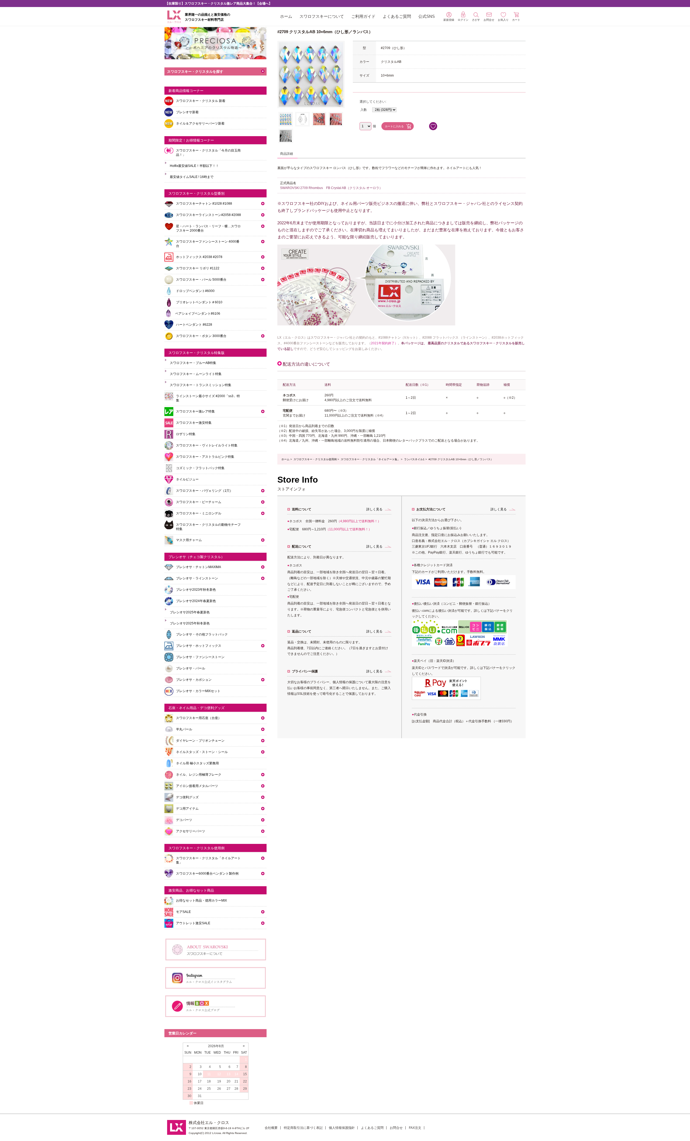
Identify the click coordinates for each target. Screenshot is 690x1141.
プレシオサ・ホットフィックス (198, 646)
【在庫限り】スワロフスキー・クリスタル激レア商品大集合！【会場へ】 (218, 3)
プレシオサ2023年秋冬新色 (196, 590)
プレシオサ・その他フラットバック (202, 634)
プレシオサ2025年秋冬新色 (190, 623)
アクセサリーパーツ (190, 831)
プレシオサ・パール (190, 668)
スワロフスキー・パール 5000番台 (201, 279)
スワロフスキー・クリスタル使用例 (315, 459)
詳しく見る (374, 509)
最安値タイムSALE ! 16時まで (191, 177)
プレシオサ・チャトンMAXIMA (198, 567)
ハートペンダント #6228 (194, 325)
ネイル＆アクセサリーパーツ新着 (200, 123)
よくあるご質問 (397, 16)
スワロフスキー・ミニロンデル (198, 513)
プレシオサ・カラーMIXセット (198, 691)
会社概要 (271, 1127)
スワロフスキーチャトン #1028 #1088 (204, 203)
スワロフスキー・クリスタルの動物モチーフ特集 (208, 527)
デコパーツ (184, 820)
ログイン (463, 19)
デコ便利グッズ (187, 797)
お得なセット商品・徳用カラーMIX (201, 900)
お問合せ (396, 1127)
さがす (476, 19)
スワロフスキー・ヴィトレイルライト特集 (206, 445)
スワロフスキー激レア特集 (195, 411)
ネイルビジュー (187, 479)
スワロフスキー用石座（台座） (198, 718)
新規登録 (448, 19)
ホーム (286, 16)
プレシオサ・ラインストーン (197, 578)
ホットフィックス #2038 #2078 (199, 257)
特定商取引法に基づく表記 (303, 1127)
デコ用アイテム (187, 808)
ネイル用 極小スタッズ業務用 (197, 763)
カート (516, 19)
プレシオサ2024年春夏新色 (196, 601)
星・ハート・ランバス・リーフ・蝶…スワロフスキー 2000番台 (208, 228)
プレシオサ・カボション (194, 680)
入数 (363, 110)
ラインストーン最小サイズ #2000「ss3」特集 (208, 398)
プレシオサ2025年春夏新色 (190, 612)
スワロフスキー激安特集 (194, 423)
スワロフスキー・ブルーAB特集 (193, 363)
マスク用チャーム (189, 540)
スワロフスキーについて (321, 16)
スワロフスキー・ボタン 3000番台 (201, 336)
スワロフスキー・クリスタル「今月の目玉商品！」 (208, 153)
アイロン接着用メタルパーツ (197, 786)
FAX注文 (415, 1127)
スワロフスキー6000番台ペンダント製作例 (207, 873)
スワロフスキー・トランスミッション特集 (200, 385)
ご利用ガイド (363, 16)
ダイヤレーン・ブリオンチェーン (200, 741)
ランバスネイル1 (414, 459)
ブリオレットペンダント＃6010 (199, 302)
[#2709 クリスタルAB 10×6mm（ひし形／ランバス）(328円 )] (285, 119)
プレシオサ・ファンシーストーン (200, 657)
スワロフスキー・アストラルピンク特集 (205, 457)
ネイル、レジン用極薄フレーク (198, 774)
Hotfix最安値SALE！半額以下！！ (194, 166)
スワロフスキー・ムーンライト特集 (196, 374)
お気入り (503, 19)
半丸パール (184, 729)
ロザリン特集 (185, 434)
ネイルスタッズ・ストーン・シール (202, 752)
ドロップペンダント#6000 (195, 291)
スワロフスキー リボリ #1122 (197, 268)
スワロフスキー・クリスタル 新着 (200, 101)
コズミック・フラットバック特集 (200, 468)
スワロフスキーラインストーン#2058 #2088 (208, 215)
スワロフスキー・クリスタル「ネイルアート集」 (370, 459)
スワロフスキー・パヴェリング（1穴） (204, 491)
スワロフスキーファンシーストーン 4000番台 (207, 244)
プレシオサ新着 (187, 112)
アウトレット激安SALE (193, 923)
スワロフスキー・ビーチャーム (198, 502)
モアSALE (183, 912)
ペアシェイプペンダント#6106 (197, 313)
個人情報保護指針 (342, 1127)
